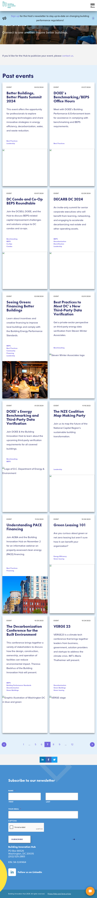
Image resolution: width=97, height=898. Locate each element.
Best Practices (12, 141)
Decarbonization (60, 241)
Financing (10, 353)
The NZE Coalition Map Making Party (69, 413)
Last (48, 802)
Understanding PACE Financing (24, 527)
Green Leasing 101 (70, 525)
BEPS (9, 241)
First (11, 802)
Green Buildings (13, 690)
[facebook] (48, 760)
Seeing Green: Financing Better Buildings (20, 306)
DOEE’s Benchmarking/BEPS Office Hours (71, 97)
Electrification (59, 244)
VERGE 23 (62, 626)
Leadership (11, 143)
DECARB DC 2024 (68, 199)
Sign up (15, 16)
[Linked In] (12, 872)
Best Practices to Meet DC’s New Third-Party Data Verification (68, 308)
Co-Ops (9, 244)
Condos (9, 246)
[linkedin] (43, 760)
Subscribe (17, 839)
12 (72, 744)
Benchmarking (12, 239)
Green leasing (59, 559)
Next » (92, 744)
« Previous (4, 744)
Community (11, 351)
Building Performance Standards (19, 685)
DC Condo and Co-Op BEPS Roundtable (25, 201)
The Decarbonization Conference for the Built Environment (24, 630)
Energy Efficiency (60, 556)
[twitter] (54, 760)
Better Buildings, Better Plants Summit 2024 (24, 97)
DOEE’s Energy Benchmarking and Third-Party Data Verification (23, 417)
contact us (67, 55)
